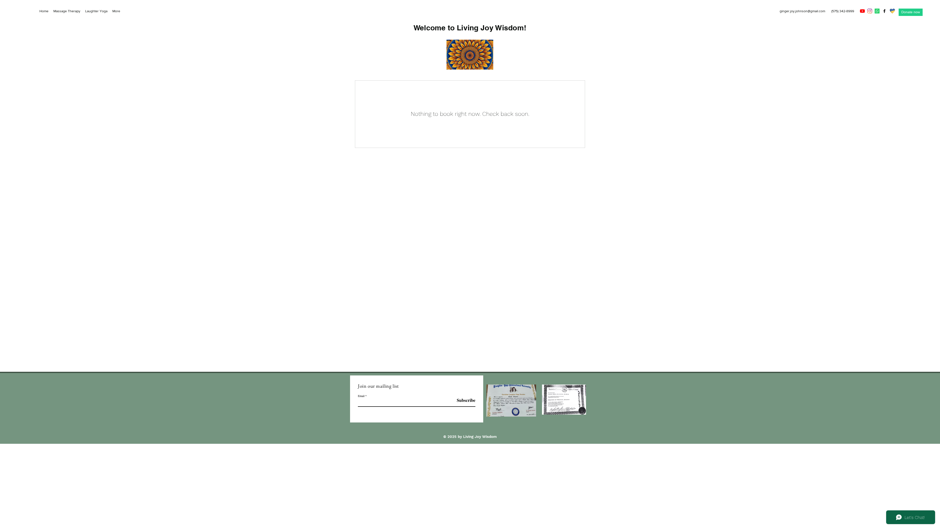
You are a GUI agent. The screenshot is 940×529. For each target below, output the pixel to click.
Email (361, 395)
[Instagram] (869, 11)
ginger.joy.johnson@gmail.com (802, 11)
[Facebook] (884, 11)
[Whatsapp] (877, 11)
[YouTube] (862, 11)
